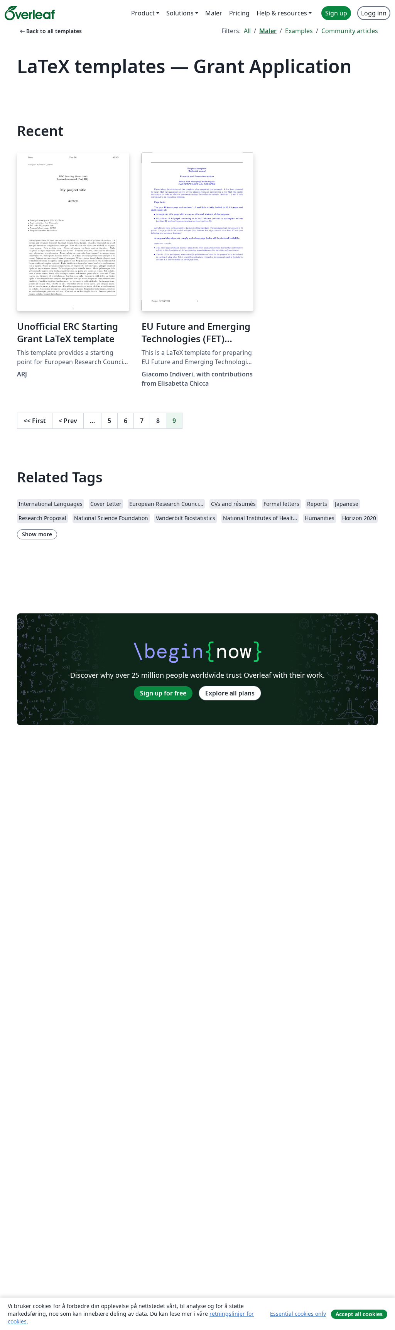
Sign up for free (163, 693)
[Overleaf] (30, 13)
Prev (68, 420)
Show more (37, 534)
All (247, 31)
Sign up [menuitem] (336, 13)
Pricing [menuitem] (239, 13)
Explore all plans (230, 693)
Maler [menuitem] (213, 13)
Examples (299, 31)
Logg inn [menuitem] (374, 13)
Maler (268, 31)
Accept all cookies (359, 1314)
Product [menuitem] (143, 13)
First (35, 420)
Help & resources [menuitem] (282, 13)
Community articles (349, 31)
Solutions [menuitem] (180, 13)
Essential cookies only (298, 1313)
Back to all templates (50, 31)
